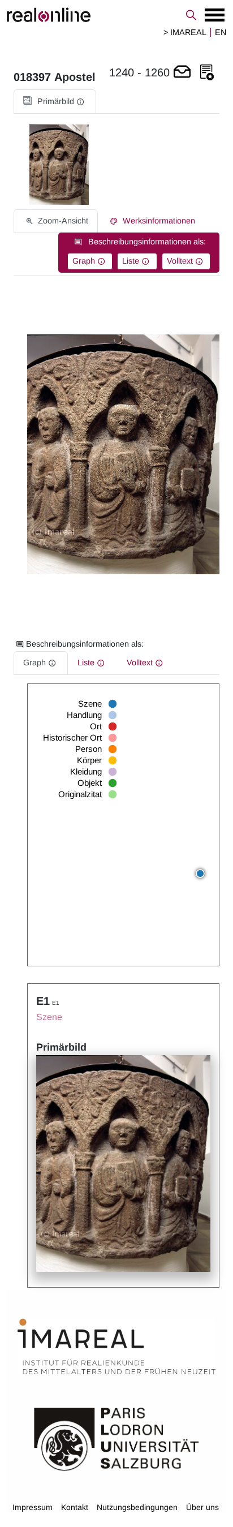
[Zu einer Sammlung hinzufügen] (207, 72)
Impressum (32, 1507)
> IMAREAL (184, 32)
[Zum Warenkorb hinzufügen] (182, 72)
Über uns (202, 1507)
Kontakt (74, 1507)
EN (220, 32)
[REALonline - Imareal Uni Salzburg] (116, 15)
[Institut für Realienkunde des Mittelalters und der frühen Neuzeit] (116, 1346)
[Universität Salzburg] (116, 1438)
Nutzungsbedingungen (137, 1507)
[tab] (55, 101)
